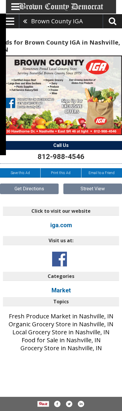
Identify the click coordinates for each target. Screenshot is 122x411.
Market (61, 290)
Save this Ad (20, 173)
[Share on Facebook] (57, 404)
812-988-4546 (61, 157)
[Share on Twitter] (69, 404)
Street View (93, 188)
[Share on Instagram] (81, 404)
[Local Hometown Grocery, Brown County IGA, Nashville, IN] (61, 95)
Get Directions (29, 188)
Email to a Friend (102, 173)
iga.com (61, 225)
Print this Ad (60, 173)
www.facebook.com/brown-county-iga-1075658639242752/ (59, 259)
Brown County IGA (57, 21)
